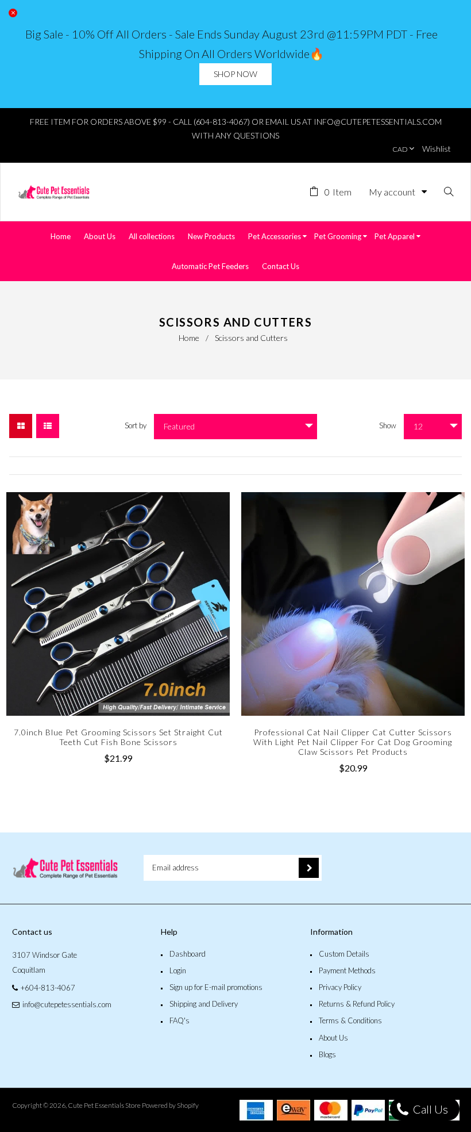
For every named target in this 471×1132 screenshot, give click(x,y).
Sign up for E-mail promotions (215, 987)
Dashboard (187, 953)
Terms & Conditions (350, 1020)
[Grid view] (20, 426)
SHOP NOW (235, 74)
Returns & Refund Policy (357, 1003)
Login (177, 970)
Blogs (327, 1054)
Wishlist (436, 149)
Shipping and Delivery (203, 1003)
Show (387, 425)
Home (189, 338)
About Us (333, 1037)
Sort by (135, 425)
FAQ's (179, 1020)
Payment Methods (347, 970)
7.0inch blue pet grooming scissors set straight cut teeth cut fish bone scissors (118, 737)
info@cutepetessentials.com (66, 1004)
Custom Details (344, 953)
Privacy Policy (340, 987)
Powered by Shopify (170, 1105)
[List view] (47, 426)
